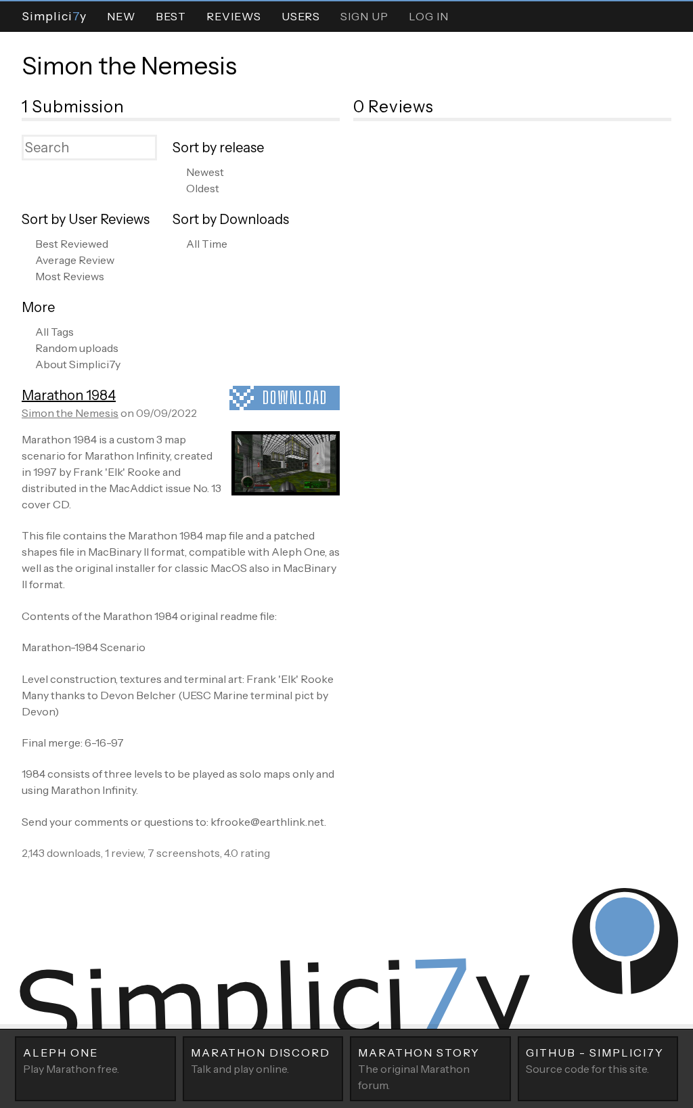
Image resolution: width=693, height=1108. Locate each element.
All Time (206, 243)
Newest (205, 172)
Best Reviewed (71, 243)
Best (171, 16)
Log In (429, 16)
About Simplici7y (77, 364)
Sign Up (364, 16)
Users (301, 16)
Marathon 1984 (69, 395)
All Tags (54, 331)
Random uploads (76, 348)
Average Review (74, 260)
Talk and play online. (260, 1061)
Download (295, 397)
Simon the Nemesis (129, 66)
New (121, 16)
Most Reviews (69, 276)
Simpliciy (54, 16)
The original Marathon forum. (419, 1069)
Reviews (233, 16)
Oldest (202, 188)
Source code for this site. (595, 1061)
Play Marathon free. (71, 1061)
